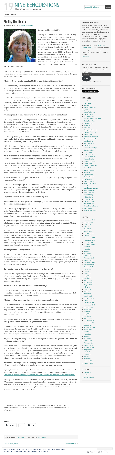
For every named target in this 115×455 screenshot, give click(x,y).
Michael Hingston (90, 170)
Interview (20, 437)
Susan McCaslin (89, 168)
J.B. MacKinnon (89, 201)
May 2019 (87, 227)
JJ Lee (86, 110)
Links (86, 375)
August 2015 (88, 309)
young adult (42, 437)
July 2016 (87, 287)
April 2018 (87, 253)
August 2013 (88, 350)
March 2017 (88, 280)
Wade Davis (88, 208)
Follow (86, 78)
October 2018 (88, 242)
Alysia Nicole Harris (91, 206)
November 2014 (89, 323)
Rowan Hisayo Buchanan (92, 119)
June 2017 (87, 273)
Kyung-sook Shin (89, 190)
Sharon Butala (89, 159)
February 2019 (89, 233)
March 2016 (88, 296)
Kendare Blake (70, 444)
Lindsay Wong (89, 114)
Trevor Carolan (89, 116)
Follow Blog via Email (89, 65)
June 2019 (87, 224)
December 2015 (89, 303)
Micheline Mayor (90, 107)
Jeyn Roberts (88, 174)
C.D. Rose (87, 145)
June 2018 (87, 249)
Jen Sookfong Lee (90, 132)
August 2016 (88, 285)
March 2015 (88, 318)
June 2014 (87, 334)
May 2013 (87, 356)
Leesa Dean (88, 163)
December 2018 (89, 238)
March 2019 (88, 231)
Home (7, 14)
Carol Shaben (88, 141)
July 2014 (87, 332)
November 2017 (89, 265)
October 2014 (88, 325)
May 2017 (87, 276)
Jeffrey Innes (88, 197)
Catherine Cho (89, 150)
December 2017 (89, 262)
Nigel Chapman (89, 186)
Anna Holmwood (90, 139)
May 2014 (87, 336)
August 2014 (88, 329)
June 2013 (87, 354)
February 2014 (89, 343)
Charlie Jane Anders (91, 188)
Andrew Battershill (90, 210)
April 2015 (87, 316)
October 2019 (88, 222)
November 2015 (89, 305)
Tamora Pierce (89, 181)
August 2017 (88, 269)
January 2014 (88, 345)
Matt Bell (87, 105)
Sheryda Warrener (90, 130)
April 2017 (87, 278)
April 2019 (87, 229)
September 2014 (89, 327)
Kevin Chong (88, 195)
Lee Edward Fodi (90, 101)
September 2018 (89, 244)
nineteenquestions (26, 6)
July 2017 (87, 271)
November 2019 (89, 220)
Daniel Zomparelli (90, 166)
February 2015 (89, 320)
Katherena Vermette (91, 136)
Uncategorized (89, 377)
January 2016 (88, 300)
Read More (85, 56)
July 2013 (87, 352)
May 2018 (87, 251)
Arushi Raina (88, 199)
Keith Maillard (89, 143)
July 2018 (87, 247)
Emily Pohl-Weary (90, 121)
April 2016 (87, 294)
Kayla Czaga (88, 179)
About (13, 14)
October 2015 (88, 307)
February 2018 (89, 258)
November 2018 (89, 240)
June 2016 (87, 289)
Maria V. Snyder (89, 112)
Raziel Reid (87, 172)
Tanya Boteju (88, 134)
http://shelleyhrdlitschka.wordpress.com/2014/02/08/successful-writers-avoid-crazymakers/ (39, 375)
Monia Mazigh (89, 192)
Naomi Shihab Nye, (90, 148)
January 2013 (88, 363)
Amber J (87, 125)
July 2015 (87, 312)
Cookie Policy (46, 451)
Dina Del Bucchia (90, 157)
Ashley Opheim (89, 177)
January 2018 (88, 260)
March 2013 (88, 361)
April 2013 (87, 358)
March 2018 (88, 256)
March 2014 (88, 341)
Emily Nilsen (88, 123)
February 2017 (89, 282)
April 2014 (87, 338)
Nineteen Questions (26, 26)
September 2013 (89, 347)
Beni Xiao (87, 128)
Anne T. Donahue (90, 183)
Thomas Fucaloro (90, 161)
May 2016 (87, 291)
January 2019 (88, 235)
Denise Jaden (88, 154)
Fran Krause (88, 152)
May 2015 (87, 314)
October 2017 (88, 267)
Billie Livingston (11, 444)
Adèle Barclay (88, 204)
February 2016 (89, 298)
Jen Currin (87, 103)
